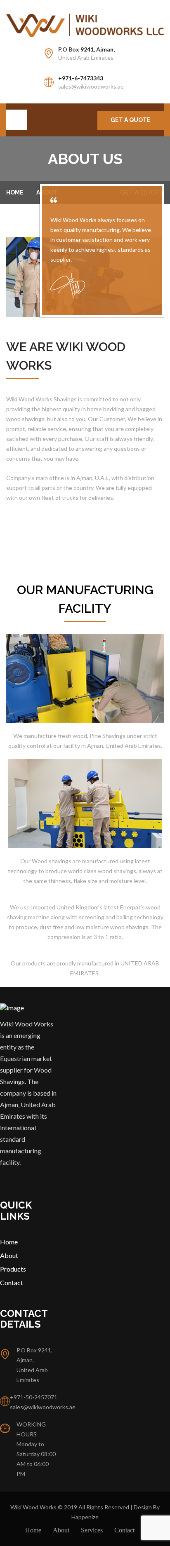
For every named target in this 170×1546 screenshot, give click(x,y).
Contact (11, 1282)
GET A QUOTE (131, 120)
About (9, 1255)
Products (13, 1269)
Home (15, 192)
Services (92, 1530)
